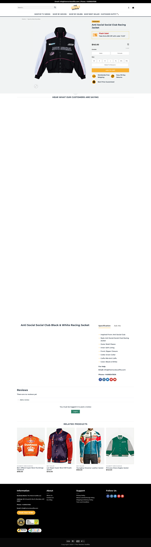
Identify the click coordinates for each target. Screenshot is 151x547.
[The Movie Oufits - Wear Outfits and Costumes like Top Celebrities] (75, 7)
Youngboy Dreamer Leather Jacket (89, 468)
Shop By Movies (60, 14)
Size (93, 57)
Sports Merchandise (34, 19)
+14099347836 (110, 375)
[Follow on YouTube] (114, 379)
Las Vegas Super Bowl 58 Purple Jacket (59, 469)
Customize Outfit (109, 14)
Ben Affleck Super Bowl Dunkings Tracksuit (30, 469)
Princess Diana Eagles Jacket (117, 468)
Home (24, 19)
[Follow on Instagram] (104, 379)
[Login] (129, 7)
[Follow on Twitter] (107, 379)
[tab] (104, 325)
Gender (94, 49)
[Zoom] (36, 86)
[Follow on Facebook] (100, 379)
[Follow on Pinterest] (111, 379)
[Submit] (55, 7)
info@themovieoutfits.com (115, 370)
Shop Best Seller (92, 14)
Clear (127, 48)
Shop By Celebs (76, 14)
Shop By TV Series (42, 14)
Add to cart (110, 70)
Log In (75, 411)
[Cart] (133, 7)
